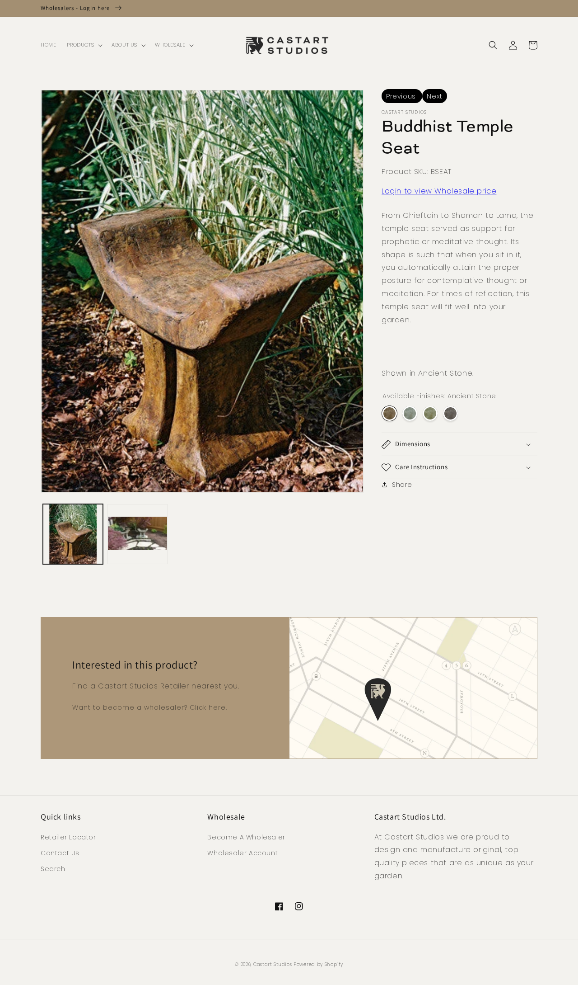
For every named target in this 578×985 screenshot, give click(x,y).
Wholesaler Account (242, 853)
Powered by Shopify (318, 964)
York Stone (430, 413)
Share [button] (402, 484)
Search (53, 868)
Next (434, 96)
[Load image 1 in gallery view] (73, 534)
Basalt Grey (450, 413)
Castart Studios (273, 964)
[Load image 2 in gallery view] (137, 534)
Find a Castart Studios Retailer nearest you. (155, 686)
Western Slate (410, 413)
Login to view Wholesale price (439, 191)
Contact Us (60, 853)
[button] (83, 45)
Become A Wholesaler (246, 837)
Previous (402, 96)
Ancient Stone (389, 413)
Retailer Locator (68, 837)
